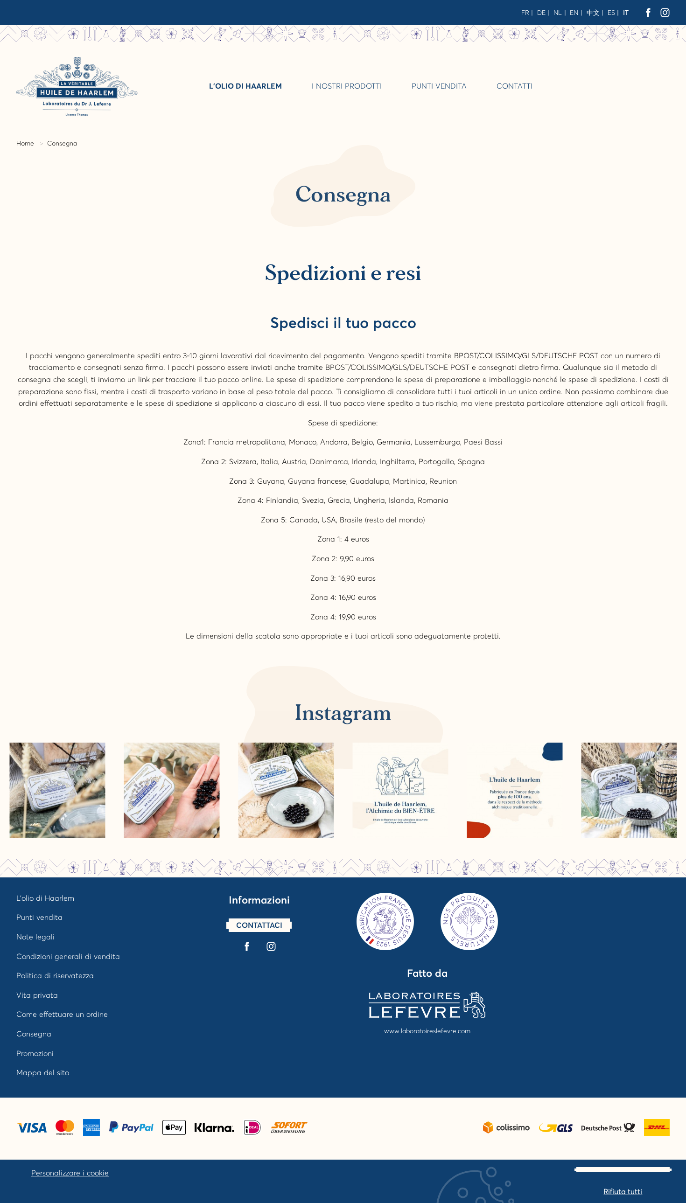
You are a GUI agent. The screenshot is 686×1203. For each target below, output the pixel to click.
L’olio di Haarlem (245, 85)
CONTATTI (514, 85)
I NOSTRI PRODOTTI (347, 85)
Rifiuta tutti (622, 1191)
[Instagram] (665, 12)
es (611, 12)
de (541, 12)
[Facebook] (648, 12)
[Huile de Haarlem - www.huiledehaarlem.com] (77, 86)
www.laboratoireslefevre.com (427, 1031)
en (574, 12)
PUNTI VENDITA (439, 85)
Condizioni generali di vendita (68, 956)
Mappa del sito (42, 1072)
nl (557, 12)
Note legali (35, 936)
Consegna (33, 1033)
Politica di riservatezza (55, 975)
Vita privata (37, 995)
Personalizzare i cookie (70, 1172)
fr (525, 12)
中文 (593, 12)
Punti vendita (39, 917)
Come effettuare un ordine (62, 1014)
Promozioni (35, 1053)
